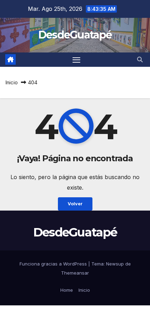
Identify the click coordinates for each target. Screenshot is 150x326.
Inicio (11, 82)
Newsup (115, 264)
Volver (75, 203)
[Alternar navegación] (76, 60)
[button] (140, 59)
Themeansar (75, 273)
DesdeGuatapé (75, 34)
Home (66, 290)
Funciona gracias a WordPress (54, 264)
